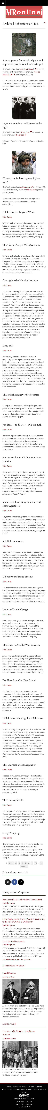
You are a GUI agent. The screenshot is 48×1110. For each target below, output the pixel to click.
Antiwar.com (31, 189)
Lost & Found (9, 1023)
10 (36, 863)
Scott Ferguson (8, 903)
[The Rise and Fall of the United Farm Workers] (20, 1054)
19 (41, 863)
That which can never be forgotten (21, 394)
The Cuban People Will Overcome (21, 245)
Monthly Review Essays (13, 965)
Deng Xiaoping (11, 833)
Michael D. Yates (9, 1038)
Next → (24, 866)
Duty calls (7, 345)
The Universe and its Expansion (19, 764)
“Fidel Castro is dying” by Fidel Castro (22, 718)
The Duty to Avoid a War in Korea (21, 645)
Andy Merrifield (8, 977)
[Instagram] (21, 882)
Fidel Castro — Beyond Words (18, 212)
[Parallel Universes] (20, 991)
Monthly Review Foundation (24, 1099)
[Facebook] (14, 882)
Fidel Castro (7, 217)
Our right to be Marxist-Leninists (20, 280)
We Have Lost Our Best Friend (19, 680)
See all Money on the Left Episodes (16, 959)
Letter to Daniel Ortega (15, 609)
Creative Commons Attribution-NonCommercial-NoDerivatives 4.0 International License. (24, 1089)
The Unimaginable (12, 800)
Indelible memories (13, 541)
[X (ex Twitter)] (8, 882)
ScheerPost (19, 135)
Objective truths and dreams (17, 576)
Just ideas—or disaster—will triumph (21, 424)
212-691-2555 (25, 1107)
